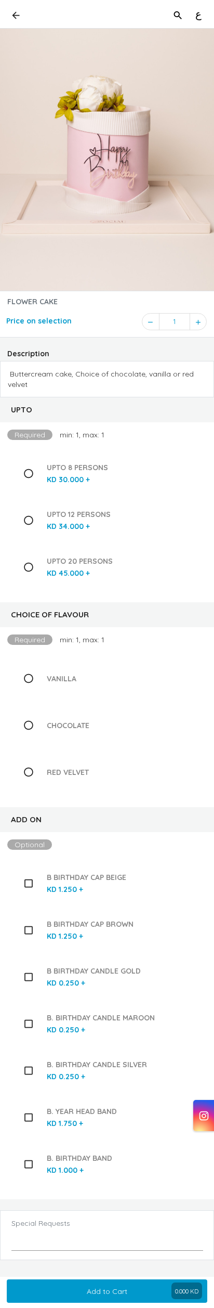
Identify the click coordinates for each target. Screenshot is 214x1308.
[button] (107, 409)
